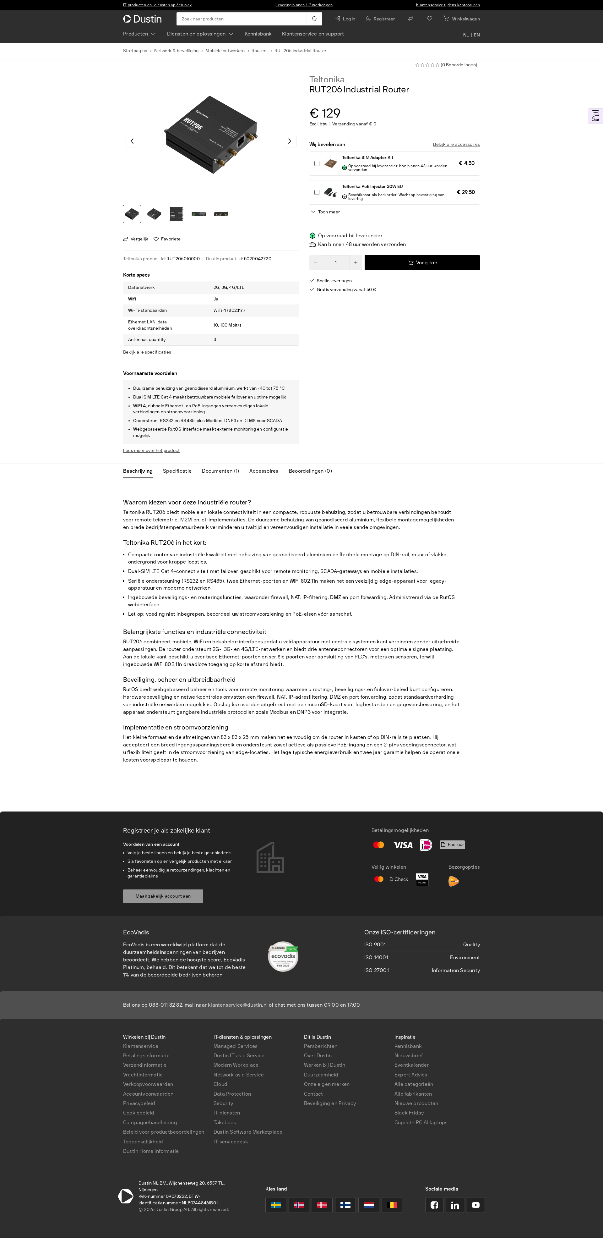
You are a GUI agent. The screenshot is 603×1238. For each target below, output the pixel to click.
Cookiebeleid (138, 1113)
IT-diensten (227, 1113)
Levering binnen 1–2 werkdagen (304, 5)
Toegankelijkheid (143, 1142)
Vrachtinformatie (143, 1075)
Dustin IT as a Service (239, 1056)
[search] (314, 19)
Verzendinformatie (144, 1065)
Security (223, 1103)
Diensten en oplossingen (196, 34)
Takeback (225, 1122)
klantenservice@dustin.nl (238, 1005)
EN (477, 35)
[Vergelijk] (410, 18)
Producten (135, 34)
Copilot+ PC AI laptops (421, 1122)
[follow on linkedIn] (455, 1205)
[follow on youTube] (476, 1205)
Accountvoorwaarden (148, 1094)
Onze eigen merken (327, 1084)
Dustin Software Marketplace (248, 1132)
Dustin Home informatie (151, 1151)
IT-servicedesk (231, 1142)
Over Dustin (318, 1056)
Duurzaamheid (321, 1075)
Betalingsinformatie (146, 1056)
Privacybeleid (139, 1103)
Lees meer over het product (151, 450)
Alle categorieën (413, 1084)
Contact (313, 1094)
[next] (290, 141)
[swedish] (275, 1205)
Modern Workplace (236, 1065)
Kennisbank (258, 34)
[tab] (140, 471)
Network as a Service (239, 1075)
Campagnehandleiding (150, 1122)
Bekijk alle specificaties (147, 352)
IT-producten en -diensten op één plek (157, 5)
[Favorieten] (429, 18)
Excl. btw (318, 124)
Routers (260, 50)
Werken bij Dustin (324, 1065)
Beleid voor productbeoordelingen (163, 1132)
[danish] (322, 1205)
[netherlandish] (368, 1205)
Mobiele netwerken (224, 50)
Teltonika (327, 79)
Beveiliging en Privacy (330, 1103)
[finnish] (345, 1205)
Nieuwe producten (416, 1103)
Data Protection (232, 1094)
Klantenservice (140, 1046)
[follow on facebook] (434, 1205)
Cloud (220, 1084)
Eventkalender (411, 1065)
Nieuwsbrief (408, 1056)
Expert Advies (410, 1075)
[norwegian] (299, 1205)
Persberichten (321, 1046)
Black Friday (409, 1113)
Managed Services (236, 1046)
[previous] (132, 141)
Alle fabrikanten (413, 1094)
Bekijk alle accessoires (456, 144)
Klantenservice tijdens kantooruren (448, 5)
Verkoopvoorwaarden (148, 1084)
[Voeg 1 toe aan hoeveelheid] (356, 262)
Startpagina (135, 50)
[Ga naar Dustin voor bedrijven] (143, 19)
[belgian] (392, 1205)
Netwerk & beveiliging (176, 50)
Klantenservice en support (313, 34)
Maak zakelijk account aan (163, 896)
